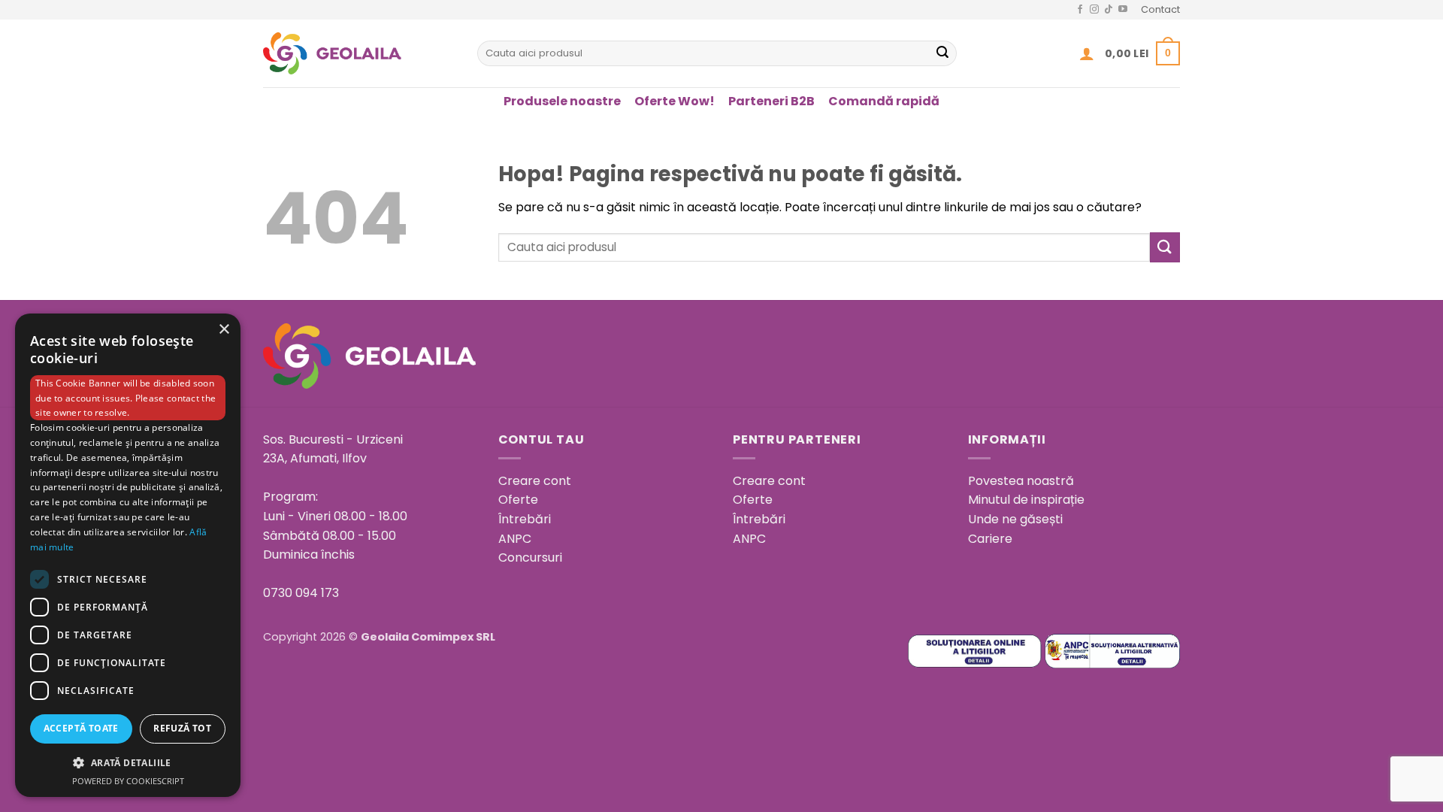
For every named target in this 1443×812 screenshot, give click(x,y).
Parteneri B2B (771, 101)
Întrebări (524, 519)
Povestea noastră (1021, 480)
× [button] (223, 329)
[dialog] (127, 555)
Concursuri (530, 557)
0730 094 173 (301, 592)
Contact (1160, 9)
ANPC (514, 538)
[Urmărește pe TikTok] (1108, 10)
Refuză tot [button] (182, 728)
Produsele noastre (562, 101)
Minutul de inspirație (1026, 499)
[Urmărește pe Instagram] (1094, 10)
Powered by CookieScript (128, 780)
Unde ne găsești (1015, 519)
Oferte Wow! (674, 101)
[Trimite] (942, 53)
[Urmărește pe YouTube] (1122, 10)
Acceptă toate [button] (81, 728)
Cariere (990, 538)
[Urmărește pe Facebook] (1080, 10)
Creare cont (534, 480)
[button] (1086, 53)
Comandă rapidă (883, 101)
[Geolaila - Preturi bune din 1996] (359, 53)
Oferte (518, 499)
